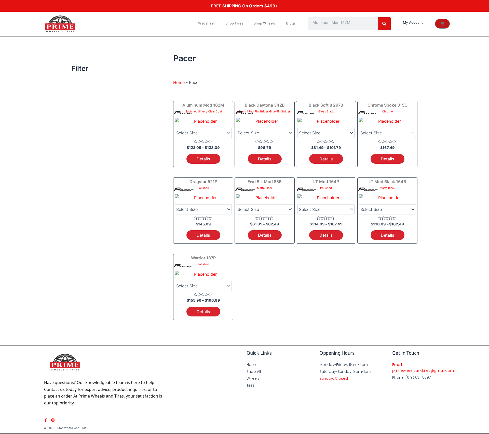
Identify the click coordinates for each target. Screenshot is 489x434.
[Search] (384, 23)
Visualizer (206, 23)
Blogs (291, 23)
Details (203, 158)
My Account (413, 22)
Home (179, 82)
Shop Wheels (265, 23)
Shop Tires (234, 23)
